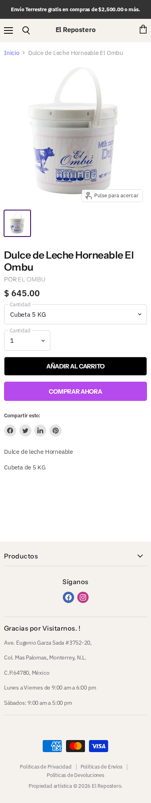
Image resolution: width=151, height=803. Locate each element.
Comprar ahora (75, 391)
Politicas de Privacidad (45, 766)
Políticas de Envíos (101, 766)
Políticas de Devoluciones (75, 775)
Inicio (11, 52)
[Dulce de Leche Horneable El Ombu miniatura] (17, 223)
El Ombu (31, 279)
